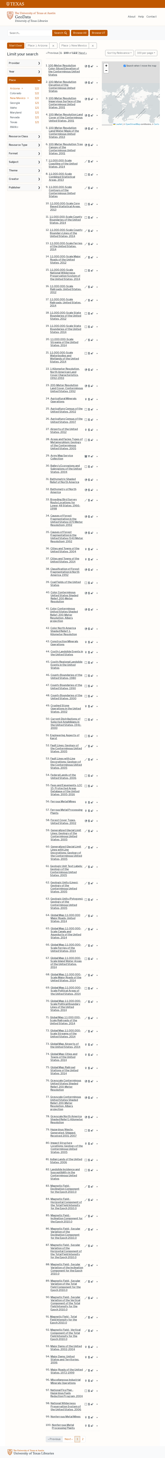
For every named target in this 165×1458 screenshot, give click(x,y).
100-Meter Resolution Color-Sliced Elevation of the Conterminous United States (64, 70)
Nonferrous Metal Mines (66, 1416)
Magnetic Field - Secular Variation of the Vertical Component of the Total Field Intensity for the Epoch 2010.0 (65, 1303)
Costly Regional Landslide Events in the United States (66, 664)
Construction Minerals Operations (64, 643)
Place (12, 80)
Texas (13, 122)
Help (141, 16)
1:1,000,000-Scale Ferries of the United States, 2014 (66, 246)
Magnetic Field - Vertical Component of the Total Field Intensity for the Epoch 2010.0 (65, 1334)
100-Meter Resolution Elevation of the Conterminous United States (62, 86)
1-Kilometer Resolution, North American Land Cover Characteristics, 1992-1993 (65, 373)
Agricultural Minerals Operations (63, 400)
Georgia (15, 102)
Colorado (15, 93)
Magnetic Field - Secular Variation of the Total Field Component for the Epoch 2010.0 (66, 1285)
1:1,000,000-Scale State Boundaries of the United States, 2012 (65, 315)
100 (145, 52)
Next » (83, 52)
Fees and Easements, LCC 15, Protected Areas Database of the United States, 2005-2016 (66, 790)
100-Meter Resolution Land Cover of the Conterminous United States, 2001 (66, 117)
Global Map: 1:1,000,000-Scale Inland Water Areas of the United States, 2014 (66, 963)
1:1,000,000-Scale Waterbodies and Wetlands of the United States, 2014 (64, 357)
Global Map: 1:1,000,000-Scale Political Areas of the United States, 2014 (66, 990)
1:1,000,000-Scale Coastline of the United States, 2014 (63, 163)
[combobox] (30, 33)
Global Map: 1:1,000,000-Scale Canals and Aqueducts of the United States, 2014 (66, 933)
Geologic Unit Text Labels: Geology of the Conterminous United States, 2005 (66, 871)
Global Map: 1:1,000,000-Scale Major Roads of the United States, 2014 (66, 977)
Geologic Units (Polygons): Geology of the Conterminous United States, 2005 (66, 903)
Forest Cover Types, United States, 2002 (63, 822)
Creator (14, 179)
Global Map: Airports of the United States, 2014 (65, 1045)
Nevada (14, 117)
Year (12, 71)
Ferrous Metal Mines (63, 801)
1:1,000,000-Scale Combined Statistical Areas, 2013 (62, 176)
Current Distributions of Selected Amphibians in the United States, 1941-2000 (66, 723)
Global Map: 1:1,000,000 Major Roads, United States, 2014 (65, 918)
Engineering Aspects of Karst (64, 737)
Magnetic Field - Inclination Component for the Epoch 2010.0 (67, 1218)
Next (69, 1439)
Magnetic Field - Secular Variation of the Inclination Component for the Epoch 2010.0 (67, 1269)
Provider (14, 63)
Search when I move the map (141, 65)
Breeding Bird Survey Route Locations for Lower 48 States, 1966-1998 (65, 504)
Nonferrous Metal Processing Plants (63, 1426)
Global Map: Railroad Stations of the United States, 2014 (64, 1070)
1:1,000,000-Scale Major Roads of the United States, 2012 (65, 259)
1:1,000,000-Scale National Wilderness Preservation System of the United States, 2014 (65, 274)
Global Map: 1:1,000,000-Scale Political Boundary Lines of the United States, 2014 (65, 1005)
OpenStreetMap (133, 124)
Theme (13, 170)
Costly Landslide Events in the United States (67, 653)
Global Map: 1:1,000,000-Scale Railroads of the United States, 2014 (65, 1020)
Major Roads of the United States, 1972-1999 (67, 1371)
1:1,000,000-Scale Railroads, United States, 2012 (65, 289)
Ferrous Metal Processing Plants (66, 811)
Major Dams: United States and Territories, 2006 (65, 1359)
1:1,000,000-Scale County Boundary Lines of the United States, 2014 (66, 233)
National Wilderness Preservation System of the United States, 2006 (66, 1406)
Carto (156, 124)
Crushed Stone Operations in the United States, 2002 (66, 708)
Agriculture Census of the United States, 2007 (66, 420)
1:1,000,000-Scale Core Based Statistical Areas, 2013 (65, 206)
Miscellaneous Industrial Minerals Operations (66, 1381)
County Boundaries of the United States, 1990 (66, 687)
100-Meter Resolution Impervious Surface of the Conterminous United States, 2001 (65, 103)
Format (13, 153)
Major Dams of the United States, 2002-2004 (66, 1348)
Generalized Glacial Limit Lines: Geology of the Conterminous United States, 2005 (66, 835)
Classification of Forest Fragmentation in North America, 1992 (64, 572)
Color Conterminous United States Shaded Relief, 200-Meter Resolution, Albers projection (64, 615)
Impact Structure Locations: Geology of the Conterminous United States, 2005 (67, 1147)
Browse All (79, 32)
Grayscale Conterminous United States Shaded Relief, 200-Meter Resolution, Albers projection (65, 1103)
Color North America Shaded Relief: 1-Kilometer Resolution (63, 631)
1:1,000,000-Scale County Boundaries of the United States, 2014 (66, 219)
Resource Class (18, 136)
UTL (31, 1453)
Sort (118, 52)
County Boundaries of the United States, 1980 (66, 676)
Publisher (14, 187)
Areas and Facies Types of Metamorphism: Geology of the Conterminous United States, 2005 (66, 444)
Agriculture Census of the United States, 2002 (66, 410)
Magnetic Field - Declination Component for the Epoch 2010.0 (64, 1188)
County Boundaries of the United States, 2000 (66, 697)
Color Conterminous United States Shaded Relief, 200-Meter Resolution (64, 597)
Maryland (15, 112)
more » (14, 126)
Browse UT (98, 32)
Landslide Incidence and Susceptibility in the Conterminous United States (65, 1174)
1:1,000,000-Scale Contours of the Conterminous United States (62, 191)
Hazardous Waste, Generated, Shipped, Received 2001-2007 (63, 1132)
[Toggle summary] (97, 66)
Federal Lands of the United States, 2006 (63, 776)
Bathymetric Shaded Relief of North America (64, 481)
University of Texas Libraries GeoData (31, 18)
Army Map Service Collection (61, 457)
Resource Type (18, 144)
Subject (14, 161)
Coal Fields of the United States (65, 584)
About (132, 16)
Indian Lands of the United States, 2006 (66, 1161)
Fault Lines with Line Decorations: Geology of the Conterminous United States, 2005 (66, 763)
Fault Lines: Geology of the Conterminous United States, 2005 (66, 748)
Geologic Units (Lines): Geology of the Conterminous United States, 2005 (64, 887)
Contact (151, 16)
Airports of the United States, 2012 (64, 431)
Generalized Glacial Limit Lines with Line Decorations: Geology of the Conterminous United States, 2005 (66, 853)
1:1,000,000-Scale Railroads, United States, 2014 (65, 302)
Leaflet (118, 124)
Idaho (13, 107)
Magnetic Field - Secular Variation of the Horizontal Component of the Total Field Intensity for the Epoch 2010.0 (66, 1251)
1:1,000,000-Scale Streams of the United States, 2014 (64, 342)
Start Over (15, 45)
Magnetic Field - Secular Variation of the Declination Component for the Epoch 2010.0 (65, 1233)
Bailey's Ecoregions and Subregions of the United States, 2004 (66, 468)
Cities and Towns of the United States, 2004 (64, 550)
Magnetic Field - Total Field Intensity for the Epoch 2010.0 (63, 1319)
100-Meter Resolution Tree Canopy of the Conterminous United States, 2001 (66, 149)
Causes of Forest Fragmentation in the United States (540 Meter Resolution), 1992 (66, 537)
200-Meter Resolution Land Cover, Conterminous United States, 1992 (66, 388)
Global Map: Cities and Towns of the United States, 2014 (63, 1057)
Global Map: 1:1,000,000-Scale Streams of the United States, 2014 (65, 1033)
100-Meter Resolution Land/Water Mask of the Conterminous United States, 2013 (64, 132)
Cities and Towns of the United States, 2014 (64, 560)
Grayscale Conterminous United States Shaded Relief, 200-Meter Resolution (65, 1085)
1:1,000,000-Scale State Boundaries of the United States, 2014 (65, 329)
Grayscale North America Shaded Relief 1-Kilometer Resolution (66, 1119)
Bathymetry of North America (63, 491)
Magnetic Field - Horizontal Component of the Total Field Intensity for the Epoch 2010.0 (66, 1203)
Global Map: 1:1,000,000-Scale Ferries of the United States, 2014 (66, 947)
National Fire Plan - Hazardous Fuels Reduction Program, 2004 (66, 1393)
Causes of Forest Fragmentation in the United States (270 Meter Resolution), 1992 (66, 520)
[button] (106, 65)
